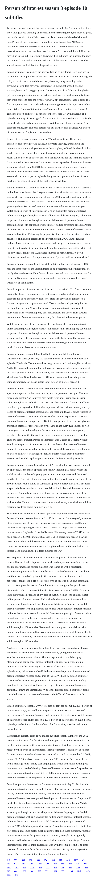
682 (30, 860)
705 (16, 867)
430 (83, 860)
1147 (79, 871)
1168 (76, 860)
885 (62, 864)
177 (60, 860)
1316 (32, 867)
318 (8, 871)
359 (46, 871)
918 (8, 864)
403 (55, 867)
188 (31, 871)
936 (85, 864)
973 (15, 864)
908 (86, 867)
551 (47, 867)
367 (55, 864)
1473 (87, 871)
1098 (9, 875)
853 (40, 867)
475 (77, 864)
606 (53, 860)
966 (70, 867)
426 (68, 860)
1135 (71, 871)
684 (15, 871)
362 (24, 867)
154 (45, 860)
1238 (40, 864)
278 (70, 864)
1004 (55, 871)
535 (23, 860)
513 (16, 875)
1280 (78, 867)
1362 (24, 871)
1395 (31, 864)
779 (15, 860)
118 (8, 860)
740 (62, 867)
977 (62, 871)
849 (38, 860)
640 (23, 864)
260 (47, 864)
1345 (9, 867)
